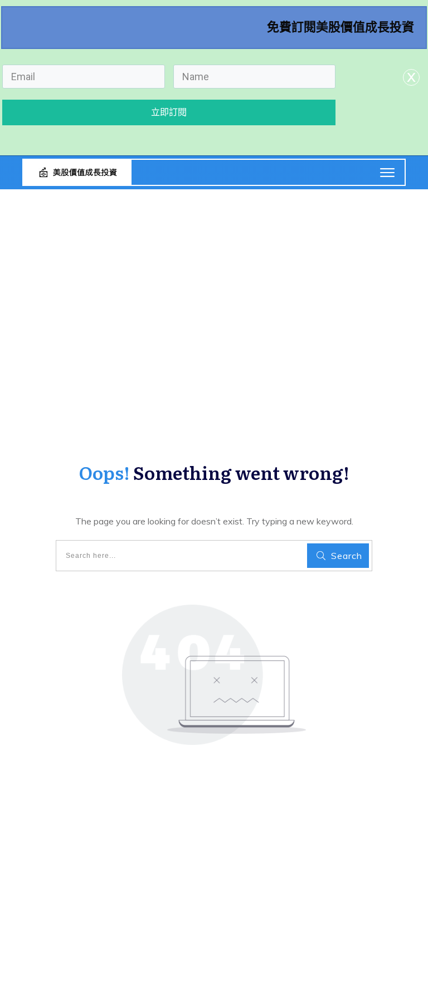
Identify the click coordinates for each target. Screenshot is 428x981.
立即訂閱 (169, 112)
